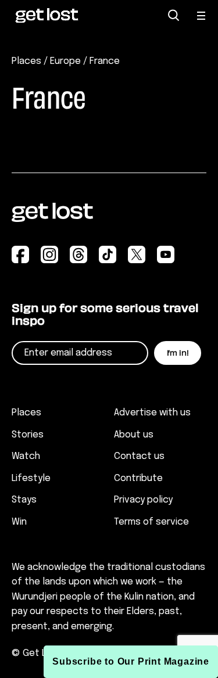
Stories (28, 435)
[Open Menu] (201, 16)
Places (26, 61)
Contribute (138, 478)
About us (133, 435)
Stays (24, 500)
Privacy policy (143, 500)
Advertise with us (152, 413)
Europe (65, 61)
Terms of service (151, 522)
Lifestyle (31, 478)
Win (19, 522)
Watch (26, 456)
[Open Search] (174, 15)
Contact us (139, 456)
